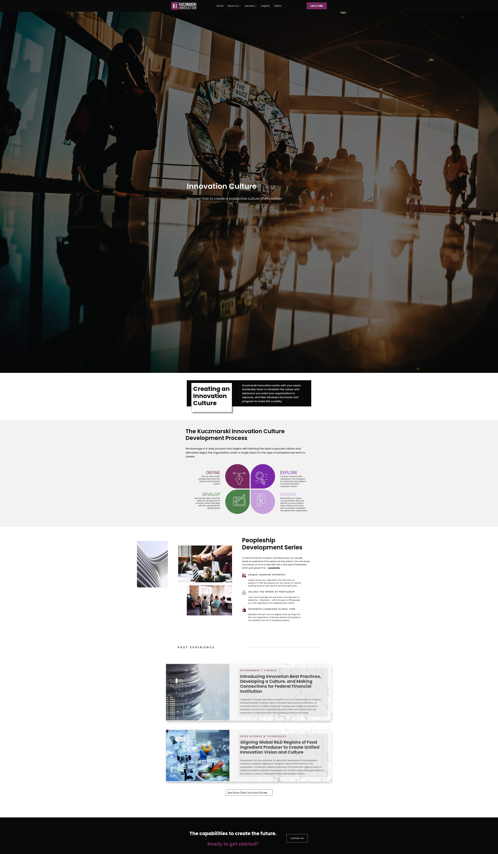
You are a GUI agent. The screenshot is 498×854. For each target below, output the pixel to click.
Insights (265, 6)
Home (220, 6)
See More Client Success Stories (247, 792)
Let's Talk (316, 6)
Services (249, 6)
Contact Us (297, 838)
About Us (233, 6)
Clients (277, 6)
